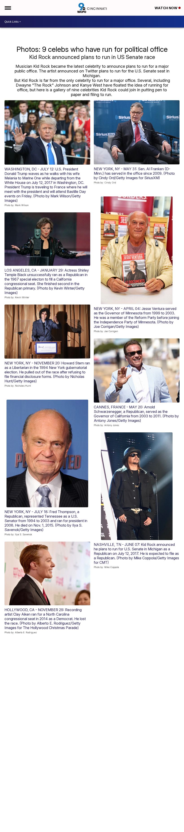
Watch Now (166, 8)
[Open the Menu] (7, 8)
